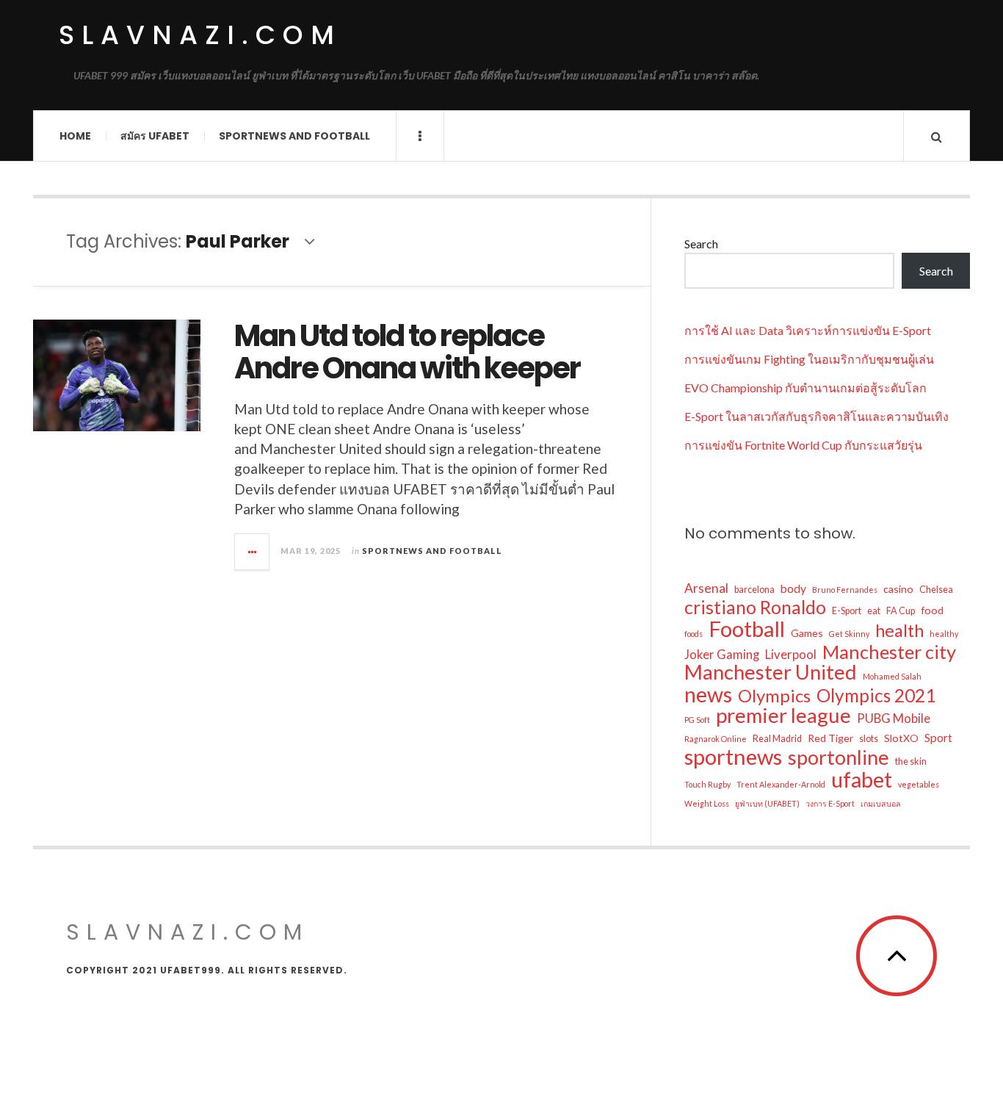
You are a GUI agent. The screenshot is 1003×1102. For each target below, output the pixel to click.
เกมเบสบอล (881, 803)
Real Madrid (777, 738)
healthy (944, 633)
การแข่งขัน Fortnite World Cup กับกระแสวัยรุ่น (803, 445)
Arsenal (706, 588)
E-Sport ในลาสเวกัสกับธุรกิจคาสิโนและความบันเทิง (816, 416)
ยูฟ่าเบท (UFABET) (767, 803)
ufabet (861, 779)
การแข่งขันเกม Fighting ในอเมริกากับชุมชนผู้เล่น (809, 359)
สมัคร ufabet (154, 136)
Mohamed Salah (892, 676)
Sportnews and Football (294, 136)
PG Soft (697, 719)
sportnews (733, 757)
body (793, 588)
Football (747, 629)
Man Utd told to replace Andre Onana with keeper (407, 352)
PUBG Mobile (893, 718)
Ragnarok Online (715, 738)
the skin (911, 761)
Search (701, 244)
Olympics (774, 696)
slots (868, 738)
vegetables (918, 784)
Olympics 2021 (875, 696)
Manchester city (889, 651)
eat (873, 610)
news (708, 694)
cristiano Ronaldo (755, 607)
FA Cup (900, 610)
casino (898, 589)
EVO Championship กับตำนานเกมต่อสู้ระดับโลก (805, 388)
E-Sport (846, 610)
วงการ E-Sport (830, 803)
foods (693, 633)
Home (75, 136)
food (932, 610)
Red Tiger (830, 738)
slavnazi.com (200, 35)
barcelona (754, 589)
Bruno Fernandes (844, 589)
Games (807, 633)
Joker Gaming (721, 654)
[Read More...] (252, 551)
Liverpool (790, 654)
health (899, 630)
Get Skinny (849, 633)
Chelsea (936, 589)
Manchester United (770, 672)
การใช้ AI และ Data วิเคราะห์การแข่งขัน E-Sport (807, 330)
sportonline (838, 757)
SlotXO (901, 738)
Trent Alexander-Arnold (780, 784)
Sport (938, 737)
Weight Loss (706, 803)
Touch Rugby (707, 784)
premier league (783, 715)
